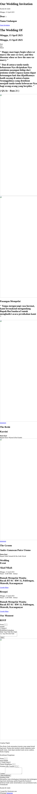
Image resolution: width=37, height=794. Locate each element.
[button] (4, 752)
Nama (2, 624)
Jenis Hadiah (4, 760)
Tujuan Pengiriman (6, 764)
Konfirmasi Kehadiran (7, 630)
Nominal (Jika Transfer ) (8, 766)
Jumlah (2, 626)
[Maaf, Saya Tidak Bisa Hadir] (8, 632)
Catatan (2, 773)
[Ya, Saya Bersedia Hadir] (8, 634)
